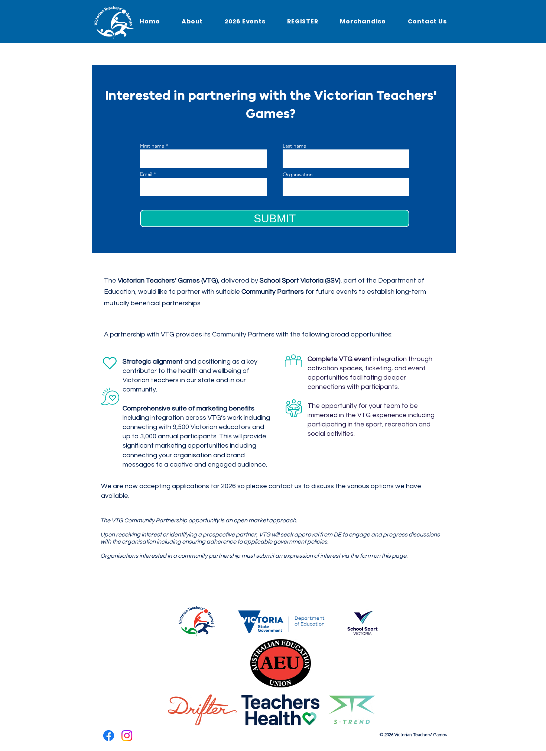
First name (152, 145)
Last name (294, 145)
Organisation (298, 174)
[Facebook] (108, 735)
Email (146, 174)
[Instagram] (127, 735)
